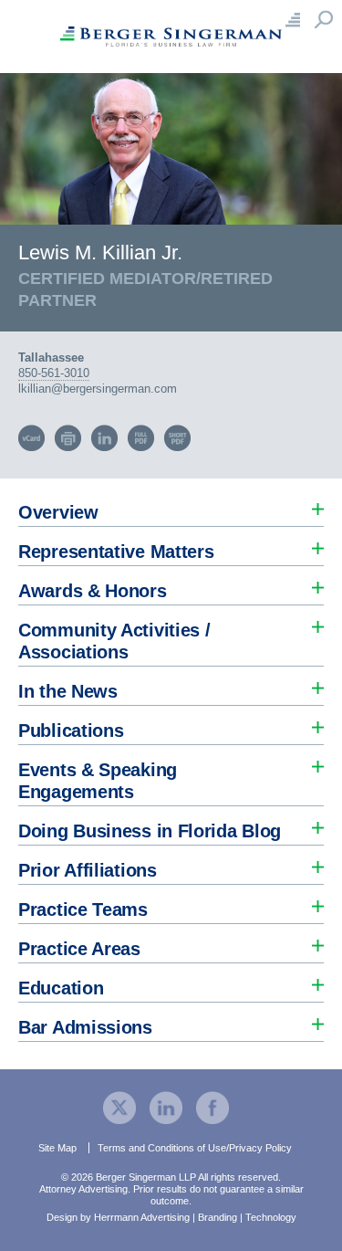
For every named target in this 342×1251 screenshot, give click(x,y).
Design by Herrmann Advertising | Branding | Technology (171, 1217)
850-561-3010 (53, 373)
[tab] (171, 507)
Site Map (57, 1147)
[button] (171, 507)
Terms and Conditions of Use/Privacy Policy (195, 1147)
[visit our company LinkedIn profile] (166, 1106)
